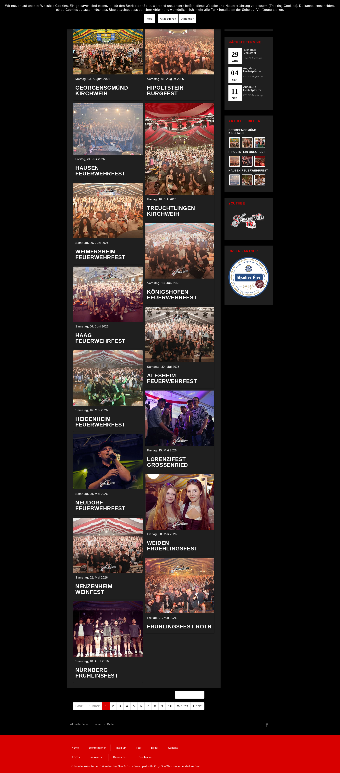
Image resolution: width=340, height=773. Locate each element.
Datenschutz (121, 757)
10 (170, 706)
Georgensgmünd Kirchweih (242, 131)
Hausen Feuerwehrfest (248, 170)
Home (97, 724)
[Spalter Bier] (248, 277)
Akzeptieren (168, 18)
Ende (197, 706)
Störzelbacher (97, 747)
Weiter (182, 706)
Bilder (154, 747)
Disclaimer (145, 757)
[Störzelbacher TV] (248, 220)
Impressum (96, 757)
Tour (138, 747)
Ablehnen (187, 18)
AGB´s (76, 757)
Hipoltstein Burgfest (246, 151)
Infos (149, 18)
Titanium (120, 747)
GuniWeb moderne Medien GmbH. (182, 766)
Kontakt (173, 747)
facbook (267, 725)
